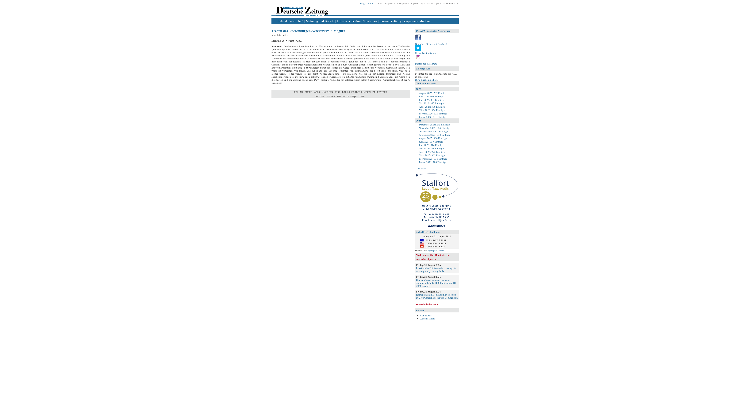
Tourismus (370, 21)
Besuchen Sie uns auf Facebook (431, 44)
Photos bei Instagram (426, 63)
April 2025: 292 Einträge (432, 151)
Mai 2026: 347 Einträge (431, 103)
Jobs (416, 3)
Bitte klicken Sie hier (426, 79)
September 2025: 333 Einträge (434, 134)
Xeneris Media (427, 318)
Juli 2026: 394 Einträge (431, 96)
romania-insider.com (427, 304)
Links (422, 3)
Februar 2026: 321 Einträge (433, 113)
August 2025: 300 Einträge (433, 138)
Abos (399, 3)
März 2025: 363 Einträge (432, 155)
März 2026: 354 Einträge (432, 110)
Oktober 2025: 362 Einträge (433, 131)
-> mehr (422, 168)
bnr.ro (441, 250)
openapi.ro (432, 250)
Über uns (383, 3)
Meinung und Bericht (320, 21)
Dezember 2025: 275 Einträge (434, 124)
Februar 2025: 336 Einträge (433, 158)
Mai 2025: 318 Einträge (431, 148)
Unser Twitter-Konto (425, 53)
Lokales (342, 21)
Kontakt (453, 3)
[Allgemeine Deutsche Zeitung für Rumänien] (301, 8)
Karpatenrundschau (416, 21)
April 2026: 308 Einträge (432, 106)
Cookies (319, 96)
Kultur (356, 21)
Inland (282, 21)
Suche (392, 3)
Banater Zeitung (390, 21)
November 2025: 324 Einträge (434, 127)
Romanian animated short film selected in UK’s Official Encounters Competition (437, 296)
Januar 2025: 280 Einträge (432, 162)
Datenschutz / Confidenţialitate (345, 96)
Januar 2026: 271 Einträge (432, 116)
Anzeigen (407, 3)
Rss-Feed (430, 3)
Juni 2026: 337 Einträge (431, 99)
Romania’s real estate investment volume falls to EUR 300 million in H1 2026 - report (436, 283)
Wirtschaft (296, 21)
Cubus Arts (426, 315)
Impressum (442, 3)
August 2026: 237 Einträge (433, 93)
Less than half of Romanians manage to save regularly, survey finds (436, 269)
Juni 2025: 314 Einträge (431, 145)
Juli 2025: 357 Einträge (431, 141)
